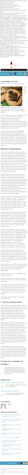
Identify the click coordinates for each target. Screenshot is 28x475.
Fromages (7, 73)
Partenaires (24, 468)
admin (7, 83)
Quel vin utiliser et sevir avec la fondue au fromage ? (12, 420)
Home (2, 73)
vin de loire (4, 437)
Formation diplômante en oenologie (10, 419)
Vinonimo (4, 449)
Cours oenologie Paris (7, 414)
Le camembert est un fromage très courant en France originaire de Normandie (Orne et (12, 392)
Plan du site (3, 469)
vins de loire (4, 440)
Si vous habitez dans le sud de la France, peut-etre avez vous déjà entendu (14, 384)
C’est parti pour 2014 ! (13, 437)
